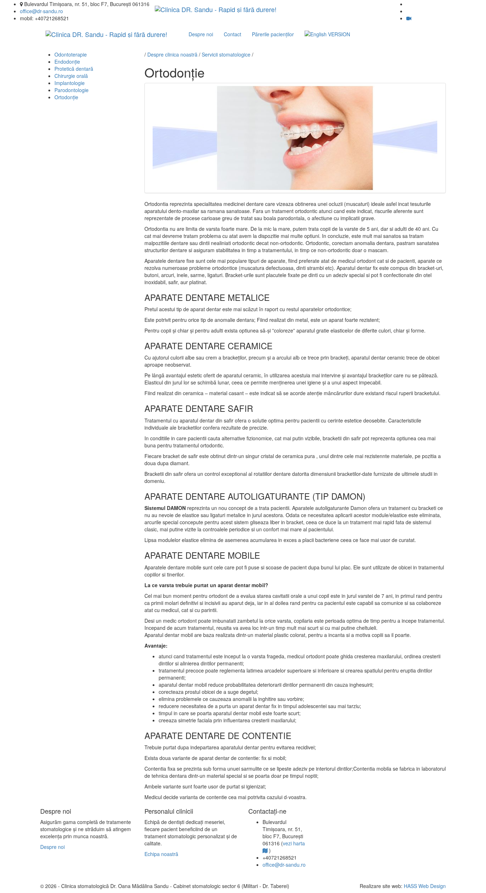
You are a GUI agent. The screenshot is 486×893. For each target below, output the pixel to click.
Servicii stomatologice (226, 54)
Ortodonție (66, 97)
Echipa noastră (161, 853)
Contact (232, 34)
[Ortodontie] (295, 138)
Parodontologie (71, 90)
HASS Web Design (425, 885)
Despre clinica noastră (172, 54)
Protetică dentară (73, 68)
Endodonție (67, 61)
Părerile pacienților (273, 34)
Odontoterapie (70, 54)
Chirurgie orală (71, 75)
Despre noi (201, 34)
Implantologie (69, 82)
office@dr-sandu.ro (41, 11)
